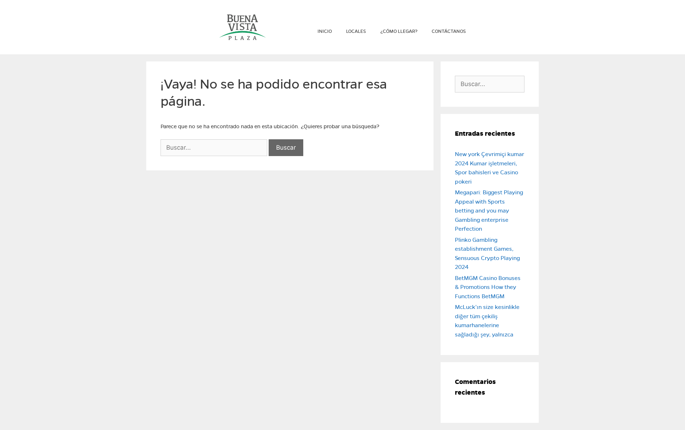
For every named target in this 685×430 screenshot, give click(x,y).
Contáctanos (449, 31)
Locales (356, 31)
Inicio (325, 31)
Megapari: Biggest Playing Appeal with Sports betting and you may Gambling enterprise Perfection (489, 210)
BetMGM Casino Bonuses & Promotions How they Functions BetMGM (488, 287)
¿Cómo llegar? (398, 31)
